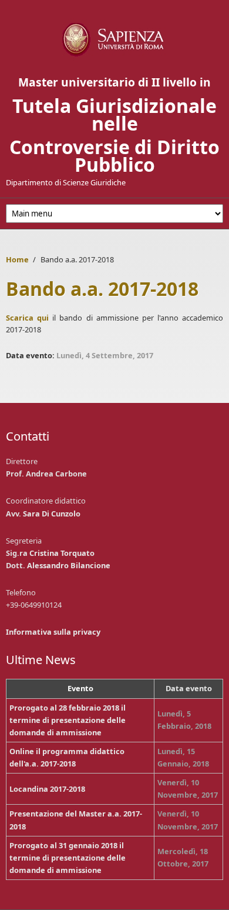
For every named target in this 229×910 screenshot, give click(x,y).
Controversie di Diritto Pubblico (114, 155)
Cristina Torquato (62, 553)
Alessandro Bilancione (68, 565)
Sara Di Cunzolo (51, 513)
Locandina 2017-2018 (47, 789)
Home (17, 259)
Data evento (189, 688)
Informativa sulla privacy (53, 631)
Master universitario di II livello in (114, 82)
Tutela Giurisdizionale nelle (114, 114)
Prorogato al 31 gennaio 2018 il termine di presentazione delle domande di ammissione (67, 857)
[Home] (114, 40)
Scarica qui (27, 317)
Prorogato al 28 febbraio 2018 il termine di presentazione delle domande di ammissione (67, 720)
